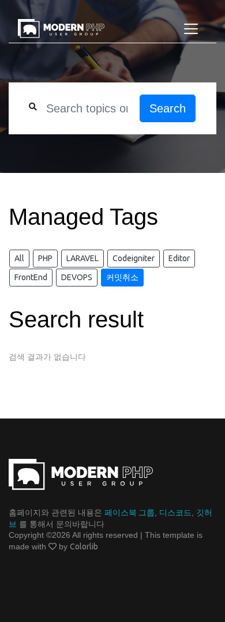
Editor (179, 258)
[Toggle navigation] (191, 28)
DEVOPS (76, 277)
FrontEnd (30, 277)
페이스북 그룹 (129, 512)
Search (167, 108)
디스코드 (175, 512)
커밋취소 (122, 277)
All (19, 258)
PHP (45, 258)
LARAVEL (82, 258)
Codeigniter (133, 258)
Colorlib (84, 546)
